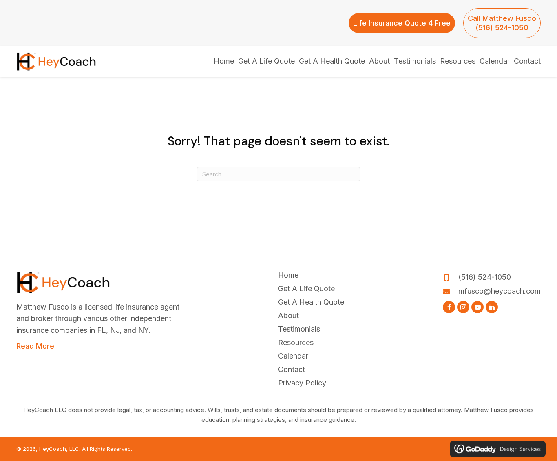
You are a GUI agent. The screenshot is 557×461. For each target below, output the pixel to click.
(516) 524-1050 (484, 277)
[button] (449, 307)
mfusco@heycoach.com (499, 291)
